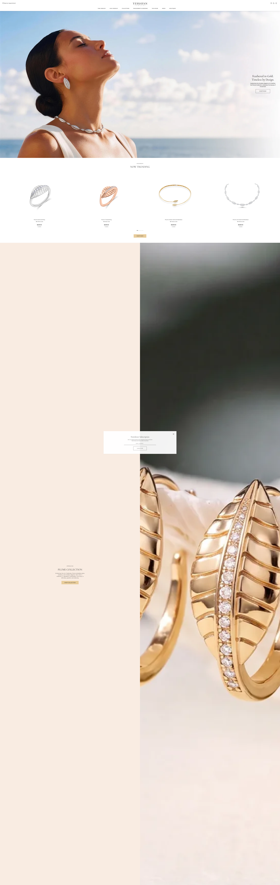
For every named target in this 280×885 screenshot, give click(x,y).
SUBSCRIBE (140, 448)
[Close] (173, 434)
